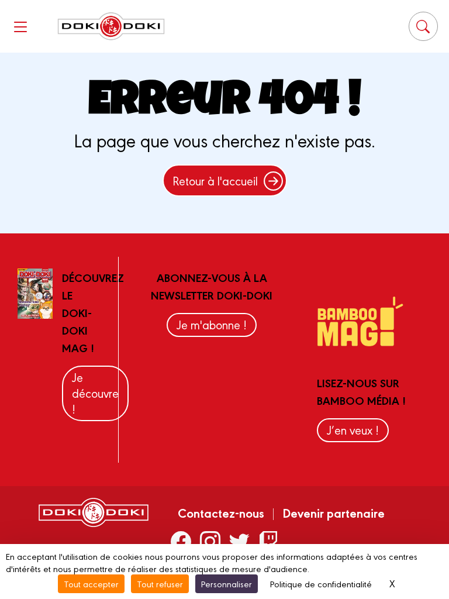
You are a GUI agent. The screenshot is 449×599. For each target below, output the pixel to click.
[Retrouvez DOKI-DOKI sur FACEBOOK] (181, 540)
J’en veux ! (353, 430)
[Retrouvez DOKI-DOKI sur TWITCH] (268, 540)
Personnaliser (226, 583)
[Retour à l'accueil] (111, 26)
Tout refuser (160, 583)
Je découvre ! (95, 392)
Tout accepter (91, 583)
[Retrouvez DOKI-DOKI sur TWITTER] (239, 540)
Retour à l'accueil (215, 180)
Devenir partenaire (333, 512)
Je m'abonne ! (212, 324)
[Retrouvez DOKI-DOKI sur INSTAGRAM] (210, 540)
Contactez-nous (221, 512)
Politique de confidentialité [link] (321, 583)
